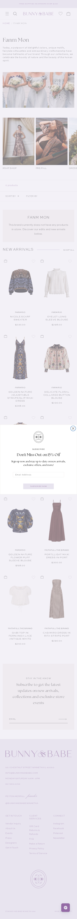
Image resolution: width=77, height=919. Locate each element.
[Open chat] (65, 907)
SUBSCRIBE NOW (38, 486)
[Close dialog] (73, 428)
